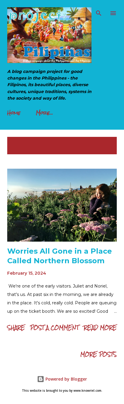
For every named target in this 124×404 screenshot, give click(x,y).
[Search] (98, 10)
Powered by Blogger (65, 379)
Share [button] (16, 328)
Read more (100, 328)
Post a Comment (54, 328)
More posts (98, 354)
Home (13, 113)
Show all (100, 143)
